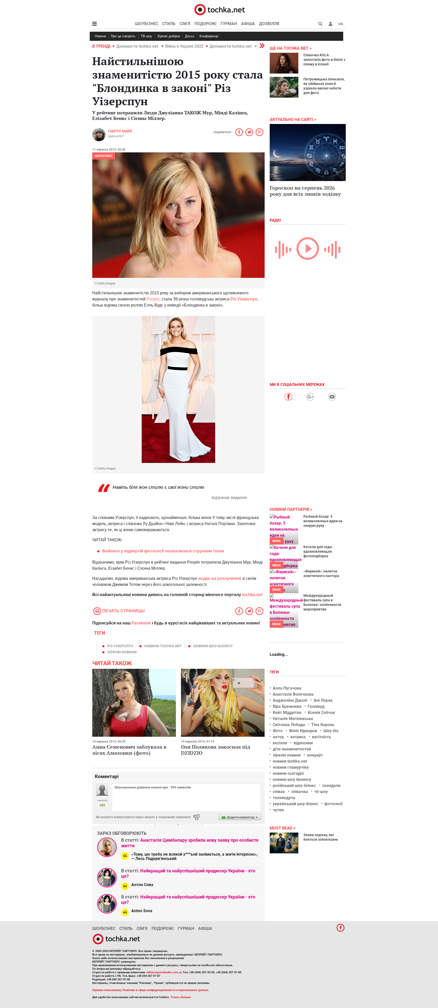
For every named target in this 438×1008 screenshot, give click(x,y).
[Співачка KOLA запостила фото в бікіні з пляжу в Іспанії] (284, 63)
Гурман (229, 23)
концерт (315, 755)
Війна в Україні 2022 (184, 46)
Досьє (189, 36)
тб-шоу (321, 791)
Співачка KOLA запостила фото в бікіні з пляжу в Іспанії (324, 59)
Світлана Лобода (289, 724)
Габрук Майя (120, 131)
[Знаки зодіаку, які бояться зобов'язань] (284, 843)
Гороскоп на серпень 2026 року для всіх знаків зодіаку (305, 190)
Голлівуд (316, 706)
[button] (330, 24)
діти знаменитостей (292, 749)
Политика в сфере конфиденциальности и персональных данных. (165, 990)
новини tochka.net (163, 646)
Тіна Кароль (322, 724)
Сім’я (184, 23)
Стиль (168, 23)
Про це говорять (123, 36)
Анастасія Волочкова (293, 694)
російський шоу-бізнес (294, 785)
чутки (278, 809)
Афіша (248, 23)
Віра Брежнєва (287, 706)
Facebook (141, 623)
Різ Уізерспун (120, 646)
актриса (298, 736)
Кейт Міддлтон (287, 712)
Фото (278, 730)
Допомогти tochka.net (137, 46)
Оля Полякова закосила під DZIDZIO (215, 749)
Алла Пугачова (287, 688)
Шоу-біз (330, 730)
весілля (280, 743)
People (153, 299)
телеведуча (284, 797)
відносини (303, 743)
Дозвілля (269, 23)
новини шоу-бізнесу (213, 646)
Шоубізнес (146, 23)
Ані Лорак (323, 700)
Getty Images (107, 468)
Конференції (208, 36)
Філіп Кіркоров (303, 730)
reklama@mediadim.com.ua (164, 972)
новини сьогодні (288, 773)
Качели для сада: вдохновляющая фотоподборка (318, 551)
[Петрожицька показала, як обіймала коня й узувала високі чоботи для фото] (284, 87)
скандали (331, 785)
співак (279, 791)
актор (278, 736)
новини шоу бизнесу (292, 779)
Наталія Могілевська (293, 718)
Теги (275, 672)
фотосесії (333, 803)
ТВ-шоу (146, 36)
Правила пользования (106, 990)
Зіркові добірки (168, 36)
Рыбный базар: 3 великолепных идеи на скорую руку (322, 521)
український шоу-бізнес (295, 803)
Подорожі (205, 23)
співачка (299, 791)
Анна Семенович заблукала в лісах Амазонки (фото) (129, 749)
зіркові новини (122, 652)
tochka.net (252, 594)
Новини (100, 36)
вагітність (321, 736)
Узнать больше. (181, 997)
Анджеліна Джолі (290, 700)
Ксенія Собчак (321, 712)
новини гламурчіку (291, 767)
